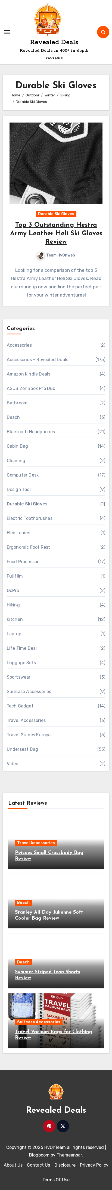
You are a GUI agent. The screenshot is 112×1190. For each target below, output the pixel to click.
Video (12, 763)
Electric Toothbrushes (29, 518)
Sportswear (19, 677)
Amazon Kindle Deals (29, 374)
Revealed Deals (54, 42)
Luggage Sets (21, 662)
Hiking (13, 605)
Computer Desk (23, 475)
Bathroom (17, 402)
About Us (13, 1165)
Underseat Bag (22, 749)
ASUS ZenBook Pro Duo (31, 388)
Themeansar (69, 1155)
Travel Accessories (26, 720)
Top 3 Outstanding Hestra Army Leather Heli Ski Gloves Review (56, 233)
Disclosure (65, 1165)
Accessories (19, 345)
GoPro (13, 590)
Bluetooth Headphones (31, 431)
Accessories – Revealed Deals (38, 359)
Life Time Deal (22, 648)
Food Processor (23, 561)
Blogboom (39, 1155)
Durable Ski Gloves (56, 214)
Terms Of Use (56, 1179)
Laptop (14, 633)
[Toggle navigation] (7, 32)
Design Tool (19, 489)
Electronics (18, 532)
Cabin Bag (17, 446)
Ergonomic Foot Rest (28, 547)
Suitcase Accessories (29, 691)
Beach (13, 417)
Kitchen (15, 619)
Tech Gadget (20, 706)
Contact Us (38, 1165)
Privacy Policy (94, 1165)
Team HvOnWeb (60, 255)
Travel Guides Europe (29, 734)
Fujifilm (15, 576)
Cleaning (16, 460)
